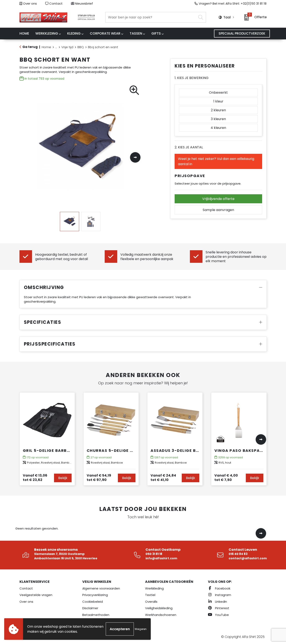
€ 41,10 (163, 477)
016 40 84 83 (238, 554)
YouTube (221, 615)
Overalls (151, 601)
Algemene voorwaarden (101, 588)
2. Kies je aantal (189, 147)
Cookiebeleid (92, 601)
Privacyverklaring (95, 595)
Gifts (156, 33)
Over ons (29, 3)
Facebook (222, 588)
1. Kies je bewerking (192, 78)
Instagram (222, 595)
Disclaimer (90, 608)
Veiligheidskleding (159, 608)
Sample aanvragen (218, 209)
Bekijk (62, 478)
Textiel (150, 595)
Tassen (136, 33)
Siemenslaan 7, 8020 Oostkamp (59, 554)
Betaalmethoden (95, 615)
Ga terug (30, 47)
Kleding (74, 33)
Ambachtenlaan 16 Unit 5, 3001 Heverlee (65, 558)
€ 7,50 (226, 477)
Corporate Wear (105, 33)
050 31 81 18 (154, 554)
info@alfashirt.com (161, 558)
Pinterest (221, 608)
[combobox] (151, 17)
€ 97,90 (99, 477)
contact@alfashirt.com (248, 558)
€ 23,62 (35, 477)
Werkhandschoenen (160, 615)
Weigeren (141, 629)
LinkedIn (220, 601)
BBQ (80, 47)
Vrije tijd (67, 47)
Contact (55, 3)
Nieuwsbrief (83, 3)
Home (46, 47)
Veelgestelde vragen (35, 595)
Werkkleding (46, 33)
